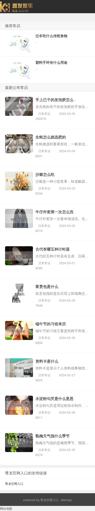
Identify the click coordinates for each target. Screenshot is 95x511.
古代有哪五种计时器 (52, 249)
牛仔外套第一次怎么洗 (54, 211)
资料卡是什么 (46, 361)
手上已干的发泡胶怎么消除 (58, 99)
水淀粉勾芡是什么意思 (54, 398)
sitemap (66, 500)
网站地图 (6, 508)
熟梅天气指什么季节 (52, 436)
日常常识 (44, 113)
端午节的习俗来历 (50, 324)
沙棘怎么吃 (44, 174)
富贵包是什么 (46, 286)
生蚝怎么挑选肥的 (50, 137)
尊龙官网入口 (14, 483)
